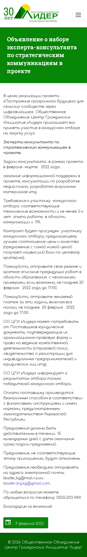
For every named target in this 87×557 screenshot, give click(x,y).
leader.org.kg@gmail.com (26, 483)
